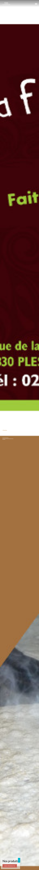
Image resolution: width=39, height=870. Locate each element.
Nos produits (9, 866)
